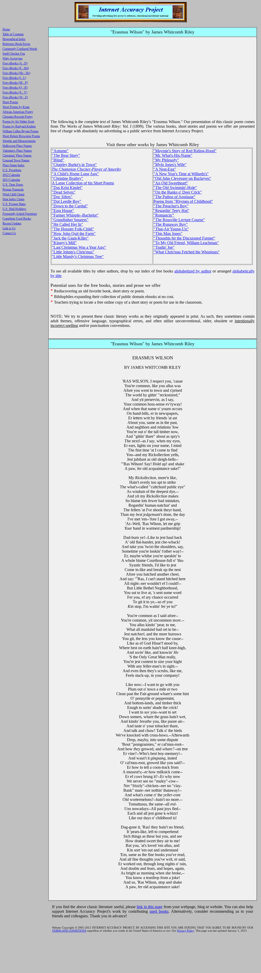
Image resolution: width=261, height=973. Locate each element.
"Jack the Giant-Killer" (70, 238)
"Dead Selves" (63, 192)
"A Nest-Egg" (164, 169)
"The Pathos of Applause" (174, 197)
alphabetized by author (192, 271)
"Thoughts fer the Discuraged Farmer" (184, 238)
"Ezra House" (63, 210)
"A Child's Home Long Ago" (75, 174)
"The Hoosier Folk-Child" (73, 229)
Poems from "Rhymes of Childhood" (183, 201)
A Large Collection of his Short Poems (83, 183)
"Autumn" (60, 151)
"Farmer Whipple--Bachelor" (75, 215)
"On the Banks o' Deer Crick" (177, 192)
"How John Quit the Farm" (74, 233)
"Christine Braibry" (67, 178)
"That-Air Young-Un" (171, 229)
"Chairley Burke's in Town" (74, 164)
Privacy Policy (185, 930)
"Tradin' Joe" (164, 247)
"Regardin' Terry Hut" (171, 210)
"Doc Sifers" (62, 197)
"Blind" (58, 160)
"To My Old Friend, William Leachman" (186, 243)
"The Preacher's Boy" (171, 206)
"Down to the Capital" (70, 206)
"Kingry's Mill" (64, 243)
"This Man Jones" (167, 233)
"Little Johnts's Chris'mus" (73, 252)
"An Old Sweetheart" (170, 183)
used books (159, 911)
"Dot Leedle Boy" (66, 201)
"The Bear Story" (66, 155)
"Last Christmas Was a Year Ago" (79, 247)
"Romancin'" (163, 215)
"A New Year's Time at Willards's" (181, 174)
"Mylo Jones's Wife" (170, 164)
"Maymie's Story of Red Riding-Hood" (185, 151)
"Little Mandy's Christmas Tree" (78, 256)
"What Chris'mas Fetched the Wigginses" (186, 252)
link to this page (149, 907)
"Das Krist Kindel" (67, 187)
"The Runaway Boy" (170, 224)
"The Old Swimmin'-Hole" (175, 187)
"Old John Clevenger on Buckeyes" (182, 178)
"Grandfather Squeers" (70, 220)
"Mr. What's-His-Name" (172, 155)
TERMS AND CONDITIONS (69, 930)
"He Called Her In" (67, 224)
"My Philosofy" (166, 160)
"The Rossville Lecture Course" (179, 220)
